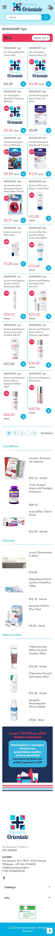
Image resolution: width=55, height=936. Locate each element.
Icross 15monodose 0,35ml (40, 554)
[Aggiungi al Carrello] (23, 84)
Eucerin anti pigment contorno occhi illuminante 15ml (14, 283)
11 (34, 433)
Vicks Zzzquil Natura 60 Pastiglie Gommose (40, 488)
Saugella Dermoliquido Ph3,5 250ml (37, 703)
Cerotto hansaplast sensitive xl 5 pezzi (39, 143)
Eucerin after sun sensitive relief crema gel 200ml (38, 234)
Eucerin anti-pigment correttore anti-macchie (39, 283)
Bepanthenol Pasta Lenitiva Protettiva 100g (40, 582)
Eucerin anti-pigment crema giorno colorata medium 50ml (14, 382)
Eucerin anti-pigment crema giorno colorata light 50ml (39, 332)
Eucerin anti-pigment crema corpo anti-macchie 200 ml (14, 332)
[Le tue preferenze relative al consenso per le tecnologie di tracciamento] (50, 931)
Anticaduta (8, 540)
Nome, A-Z (40, 38)
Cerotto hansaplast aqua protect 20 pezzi (38, 98)
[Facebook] (4, 878)
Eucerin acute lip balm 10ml (12, 233)
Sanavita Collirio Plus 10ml (39, 607)
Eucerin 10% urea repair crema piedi (39, 187)
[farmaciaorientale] (27, 7)
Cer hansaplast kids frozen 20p (14, 53)
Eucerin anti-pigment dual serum (39, 379)
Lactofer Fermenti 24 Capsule (39, 459)
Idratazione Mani (12, 635)
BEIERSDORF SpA (12, 48)
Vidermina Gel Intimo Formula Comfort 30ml (38, 650)
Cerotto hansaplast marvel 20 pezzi (13, 143)
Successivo (47, 433)
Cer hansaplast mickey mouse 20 (37, 53)
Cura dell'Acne (10, 446)
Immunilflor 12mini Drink (40, 513)
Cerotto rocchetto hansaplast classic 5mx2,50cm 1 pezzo (14, 188)
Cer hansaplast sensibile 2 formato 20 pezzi (14, 98)
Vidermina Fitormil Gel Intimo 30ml (40, 675)
